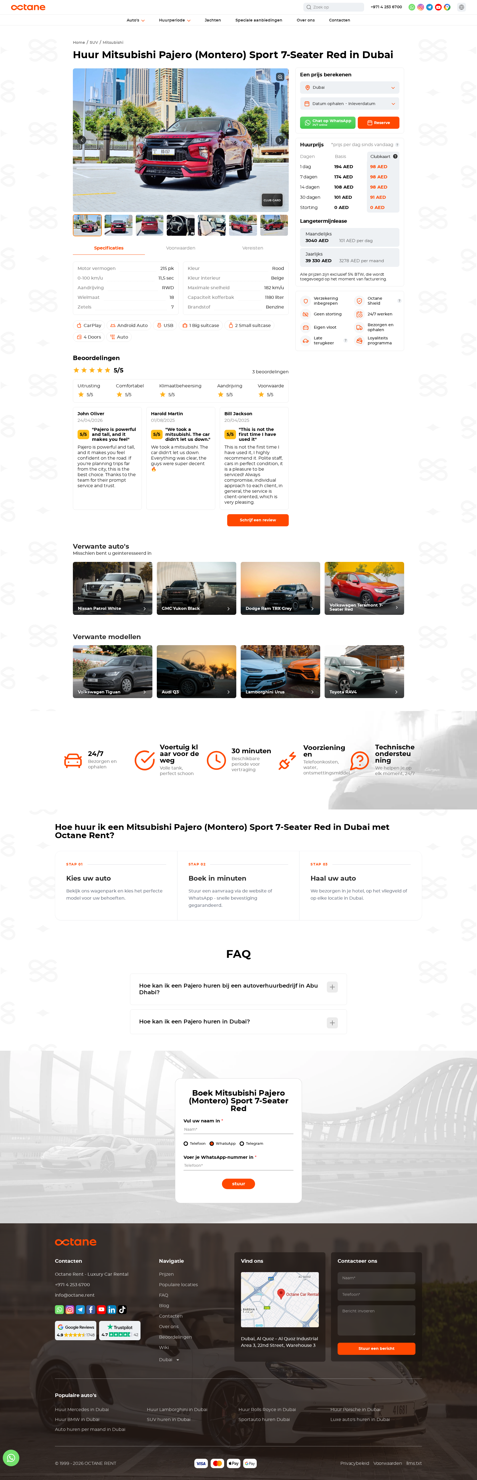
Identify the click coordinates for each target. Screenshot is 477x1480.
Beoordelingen (175, 1337)
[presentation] (81, 140)
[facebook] (90, 1309)
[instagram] (420, 7)
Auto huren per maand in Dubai (90, 1429)
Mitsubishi (113, 43)
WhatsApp (226, 1144)
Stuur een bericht (376, 1349)
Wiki (164, 1347)
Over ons (169, 1327)
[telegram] (429, 7)
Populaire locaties (178, 1285)
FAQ (163, 1295)
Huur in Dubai (82, 1409)
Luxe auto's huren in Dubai (360, 1419)
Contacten (171, 1316)
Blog (164, 1306)
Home (79, 43)
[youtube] (438, 7)
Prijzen (166, 1274)
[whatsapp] (412, 7)
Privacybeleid (354, 1463)
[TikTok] (122, 1309)
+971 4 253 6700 (386, 7)
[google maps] (447, 7)
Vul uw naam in (203, 1121)
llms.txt (414, 1463)
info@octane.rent (75, 1295)
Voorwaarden (387, 1463)
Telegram (254, 1144)
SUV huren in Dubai (168, 1419)
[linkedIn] (111, 1309)
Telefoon (198, 1144)
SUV (94, 43)
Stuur (238, 1183)
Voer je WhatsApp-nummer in (220, 1157)
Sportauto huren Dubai (264, 1419)
